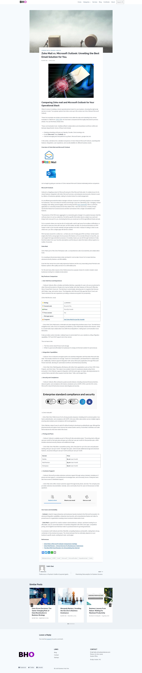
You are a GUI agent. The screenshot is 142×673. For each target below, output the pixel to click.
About (113, 2)
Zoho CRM (59, 119)
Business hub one (46, 558)
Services (94, 2)
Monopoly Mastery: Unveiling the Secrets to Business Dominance (70, 611)
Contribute (106, 2)
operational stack (83, 558)
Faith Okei (45, 60)
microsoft (64, 558)
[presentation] (42, 596)
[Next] (110, 605)
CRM (54, 558)
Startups (56, 657)
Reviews (53, 50)
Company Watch (45, 50)
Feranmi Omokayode (95, 615)
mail (58, 558)
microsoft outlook (73, 558)
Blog (100, 2)
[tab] (69, 623)
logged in (49, 639)
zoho (90, 558)
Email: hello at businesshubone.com (100, 652)
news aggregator (82, 204)
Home (79, 2)
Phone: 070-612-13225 (96, 654)
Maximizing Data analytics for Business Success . (89, 573)
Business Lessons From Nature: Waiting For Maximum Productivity (97, 611)
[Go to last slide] (32, 605)
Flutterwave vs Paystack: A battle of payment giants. (53, 573)
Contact (56, 655)
